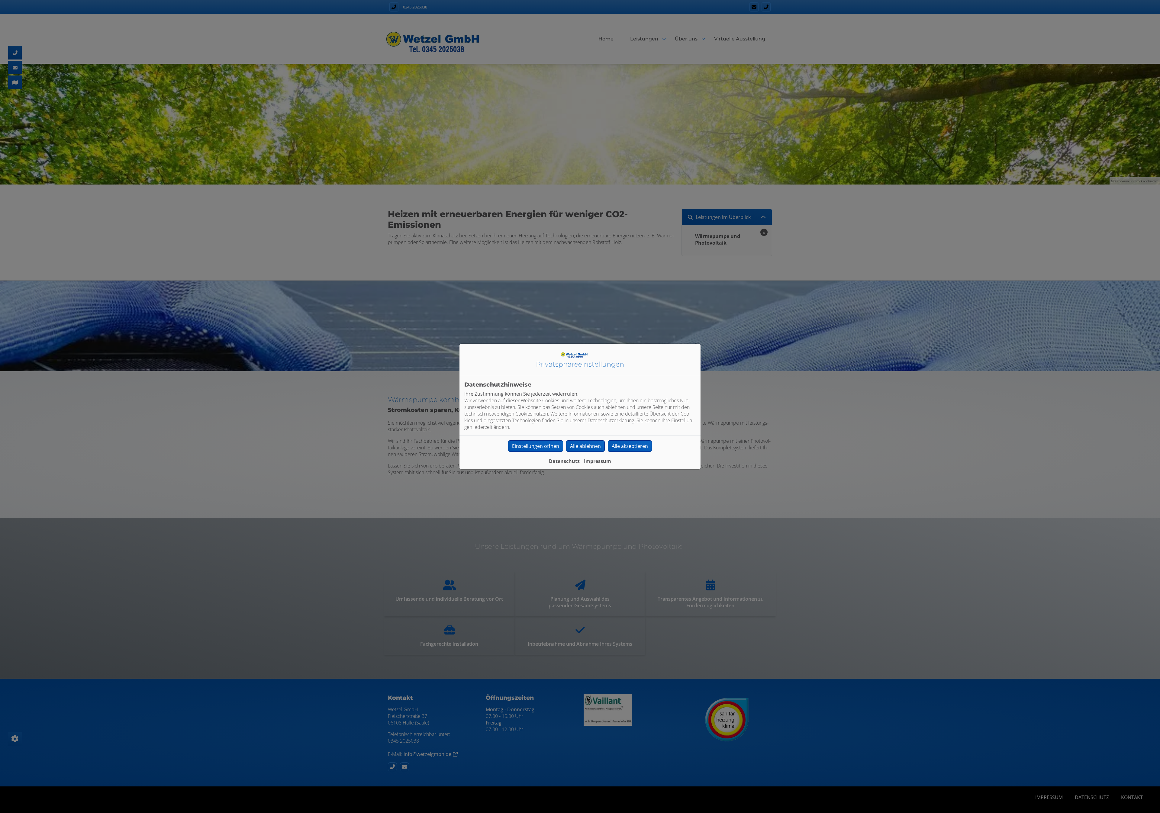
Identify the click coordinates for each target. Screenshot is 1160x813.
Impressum (597, 461)
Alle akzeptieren (630, 446)
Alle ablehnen (585, 446)
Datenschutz (564, 461)
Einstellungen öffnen (535, 446)
